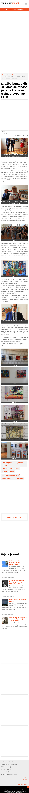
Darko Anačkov (9, 479)
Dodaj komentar (14, 517)
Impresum (24, 782)
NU (12, 468)
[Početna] (10, 3)
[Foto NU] (14, 231)
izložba (6, 468)
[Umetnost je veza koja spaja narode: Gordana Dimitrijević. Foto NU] (14, 192)
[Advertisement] (14, 26)
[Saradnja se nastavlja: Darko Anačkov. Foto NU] (14, 312)
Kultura (14, 74)
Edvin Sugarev (9, 472)
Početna (4, 74)
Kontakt (25, 777)
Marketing (24, 779)
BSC (17, 468)
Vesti (9, 74)
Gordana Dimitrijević (11, 475)
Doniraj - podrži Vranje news (15, 9)
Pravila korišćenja (22, 784)
